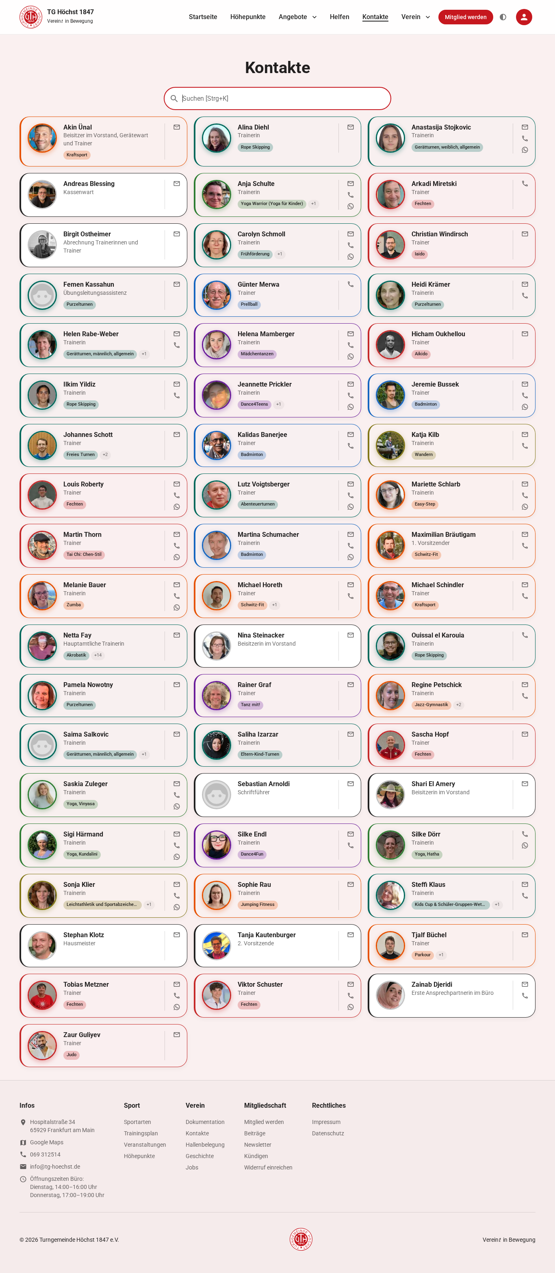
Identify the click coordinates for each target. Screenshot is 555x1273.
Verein (411, 17)
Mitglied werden (466, 17)
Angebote (293, 17)
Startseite (203, 17)
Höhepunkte (248, 17)
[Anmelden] (524, 17)
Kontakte (375, 17)
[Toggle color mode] (502, 17)
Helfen (339, 17)
